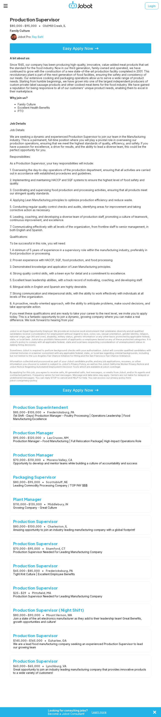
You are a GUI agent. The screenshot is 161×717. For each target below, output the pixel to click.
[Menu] (5, 6)
